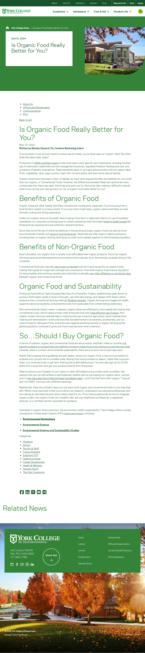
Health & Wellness (32, 465)
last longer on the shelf (66, 266)
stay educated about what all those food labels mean (55, 378)
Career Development (34, 462)
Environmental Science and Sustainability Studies (51, 430)
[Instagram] (27, 564)
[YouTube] (22, 564)
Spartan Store (85, 563)
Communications (32, 110)
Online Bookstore (116, 557)
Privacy (137, 634)
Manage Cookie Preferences (16, 634)
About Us (28, 104)
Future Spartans (31, 451)
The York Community (34, 472)
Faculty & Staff (31, 448)
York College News (20, 27)
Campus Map (114, 537)
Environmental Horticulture (39, 419)
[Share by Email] (39, 492)
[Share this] (45, 492)
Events (81, 550)
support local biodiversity (63, 233)
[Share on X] (33, 492)
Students (28, 441)
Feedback (128, 634)
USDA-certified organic (46, 162)
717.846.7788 (18, 556)
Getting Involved (31, 458)
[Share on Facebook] (22, 492)
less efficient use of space (105, 312)
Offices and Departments (36, 107)
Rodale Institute (77, 300)
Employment (84, 557)
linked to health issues (115, 221)
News (81, 537)
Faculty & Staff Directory (120, 550)
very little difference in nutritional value (110, 273)
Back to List (25, 119)
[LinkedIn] (32, 564)
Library (81, 543)
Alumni (26, 445)
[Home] (8, 28)
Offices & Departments (119, 543)
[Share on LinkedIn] (28, 492)
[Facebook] (17, 564)
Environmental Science (36, 424)
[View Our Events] (12, 564)
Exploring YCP (30, 455)
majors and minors (73, 413)
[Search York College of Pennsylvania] (140, 11)
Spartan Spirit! (30, 468)
